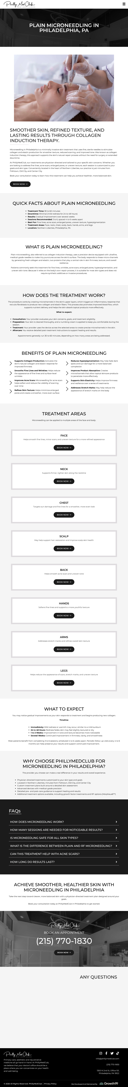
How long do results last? (32, 862)
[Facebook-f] (106, 1053)
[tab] (64, 822)
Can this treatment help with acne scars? (45, 854)
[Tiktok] (117, 1053)
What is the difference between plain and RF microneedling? (61, 846)
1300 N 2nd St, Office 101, (108, 1070)
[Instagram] (100, 1053)
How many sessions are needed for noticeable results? (56, 830)
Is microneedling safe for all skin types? (44, 838)
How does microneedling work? (37, 822)
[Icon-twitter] (112, 1053)
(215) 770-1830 (64, 941)
